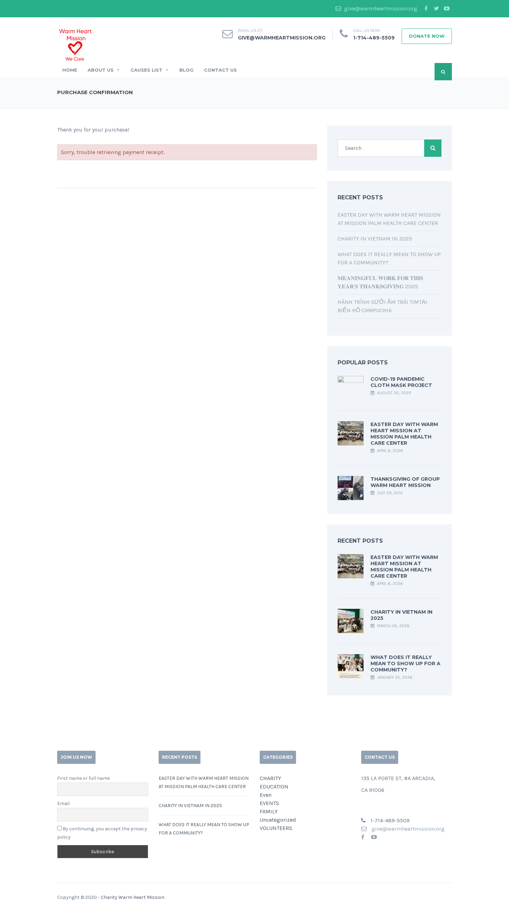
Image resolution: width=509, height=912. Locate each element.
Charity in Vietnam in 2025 (375, 238)
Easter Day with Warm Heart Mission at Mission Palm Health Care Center (404, 433)
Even (265, 795)
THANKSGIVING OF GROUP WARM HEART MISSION (405, 482)
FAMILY (269, 811)
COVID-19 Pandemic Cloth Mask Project (401, 382)
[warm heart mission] (75, 44)
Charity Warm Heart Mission (132, 897)
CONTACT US (220, 70)
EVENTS (269, 803)
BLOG (186, 70)
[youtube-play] (446, 8)
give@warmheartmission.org (380, 8)
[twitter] (436, 8)
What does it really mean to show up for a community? (405, 663)
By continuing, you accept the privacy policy (102, 833)
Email (63, 803)
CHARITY (270, 778)
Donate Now (427, 36)
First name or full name (83, 778)
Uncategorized (278, 819)
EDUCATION (274, 786)
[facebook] (426, 8)
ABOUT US (101, 70)
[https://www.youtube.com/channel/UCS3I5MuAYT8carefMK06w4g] (374, 837)
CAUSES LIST (146, 70)
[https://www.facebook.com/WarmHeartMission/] (362, 837)
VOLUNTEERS (276, 828)
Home (69, 70)
